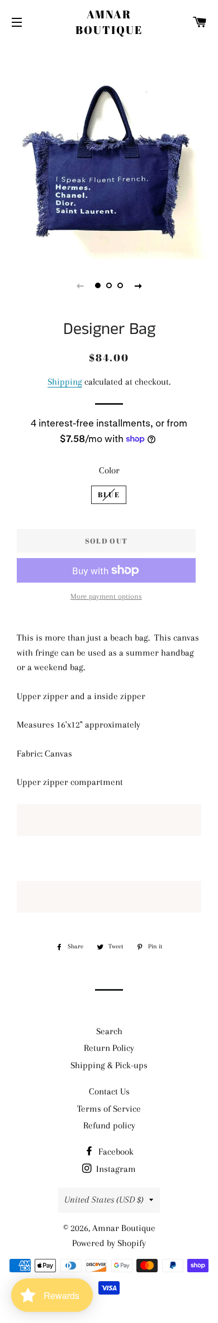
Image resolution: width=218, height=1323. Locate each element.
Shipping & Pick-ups (109, 1065)
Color (109, 470)
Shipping (65, 381)
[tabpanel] (109, 150)
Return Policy (109, 1048)
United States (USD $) (104, 1199)
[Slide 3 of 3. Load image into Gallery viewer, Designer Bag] (120, 285)
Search (109, 1031)
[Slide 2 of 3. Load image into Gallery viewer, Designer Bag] (109, 285)
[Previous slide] (80, 285)
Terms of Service (109, 1108)
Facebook (115, 1151)
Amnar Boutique (109, 22)
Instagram (115, 1169)
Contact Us (109, 1091)
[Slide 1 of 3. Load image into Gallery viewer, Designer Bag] (97, 285)
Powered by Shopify (109, 1243)
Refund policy (109, 1125)
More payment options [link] (106, 596)
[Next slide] (138, 285)
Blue (109, 495)
